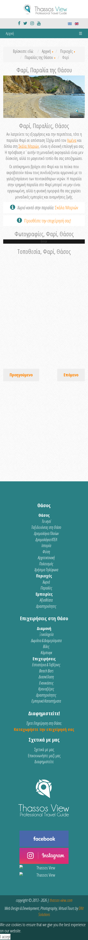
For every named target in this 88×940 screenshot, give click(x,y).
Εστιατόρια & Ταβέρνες (46, 665)
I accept (5, 937)
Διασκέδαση (46, 677)
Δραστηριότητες (46, 606)
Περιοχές (44, 576)
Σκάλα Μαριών (28, 146)
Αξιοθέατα (46, 600)
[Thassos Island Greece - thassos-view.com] (44, 8)
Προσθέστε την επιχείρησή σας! (47, 220)
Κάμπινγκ (46, 652)
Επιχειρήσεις (44, 659)
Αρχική (10, 33)
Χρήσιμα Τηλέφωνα (46, 570)
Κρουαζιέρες (46, 689)
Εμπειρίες (44, 594)
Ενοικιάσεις (46, 683)
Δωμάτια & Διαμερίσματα (46, 640)
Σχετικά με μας (44, 749)
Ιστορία (46, 545)
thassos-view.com (61, 900)
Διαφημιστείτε (44, 761)
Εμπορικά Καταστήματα (46, 701)
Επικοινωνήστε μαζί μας (44, 755)
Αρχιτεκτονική (46, 557)
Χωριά (46, 582)
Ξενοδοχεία (46, 634)
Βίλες (46, 646)
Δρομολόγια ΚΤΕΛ (46, 539)
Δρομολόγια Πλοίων (46, 533)
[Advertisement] (44, 429)
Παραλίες (46, 588)
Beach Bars (46, 671)
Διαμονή (44, 628)
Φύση (46, 552)
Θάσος (44, 515)
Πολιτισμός (46, 564)
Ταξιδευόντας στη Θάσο (46, 527)
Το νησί (46, 521)
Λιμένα (71, 140)
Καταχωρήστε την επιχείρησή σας (44, 729)
